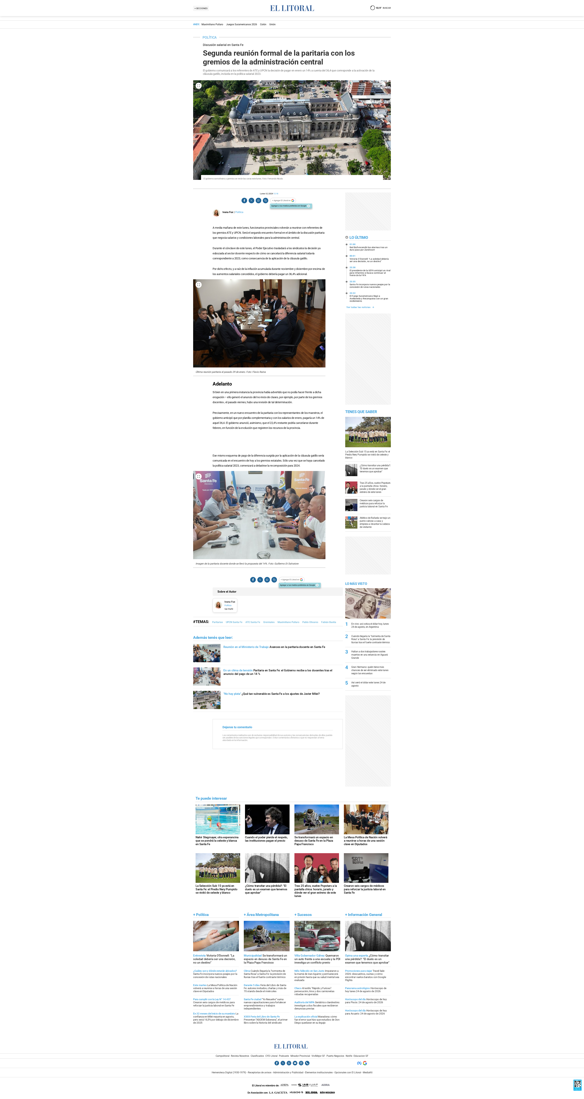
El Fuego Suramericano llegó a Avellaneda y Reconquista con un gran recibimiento (369, 297)
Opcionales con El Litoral (347, 1072)
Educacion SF (361, 1055)
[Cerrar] (308, 206)
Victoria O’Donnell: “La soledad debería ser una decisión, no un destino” (369, 259)
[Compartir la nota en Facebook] (244, 200)
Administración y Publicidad (288, 1072)
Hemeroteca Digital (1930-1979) (229, 1072)
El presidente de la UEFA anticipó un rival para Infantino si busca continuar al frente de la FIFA (370, 271)
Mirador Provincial (300, 1055)
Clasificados (257, 1055)
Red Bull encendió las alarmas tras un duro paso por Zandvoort (369, 247)
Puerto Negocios (335, 1055)
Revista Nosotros (240, 1055)
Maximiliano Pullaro (288, 622)
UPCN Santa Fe (234, 622)
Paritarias (217, 622)
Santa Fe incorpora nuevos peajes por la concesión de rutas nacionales (370, 284)
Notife (349, 1055)
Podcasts (284, 1055)
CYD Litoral (271, 1055)
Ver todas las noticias (358, 307)
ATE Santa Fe (252, 622)
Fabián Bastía (328, 622)
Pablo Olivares (310, 622)
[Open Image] (199, 86)
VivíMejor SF (318, 1055)
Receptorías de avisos (259, 1072)
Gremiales (269, 622)
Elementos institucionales (319, 1072)
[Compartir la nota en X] (251, 200)
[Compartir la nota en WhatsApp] (258, 200)
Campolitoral (222, 1055)
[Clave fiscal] (578, 1089)
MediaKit (367, 1072)
